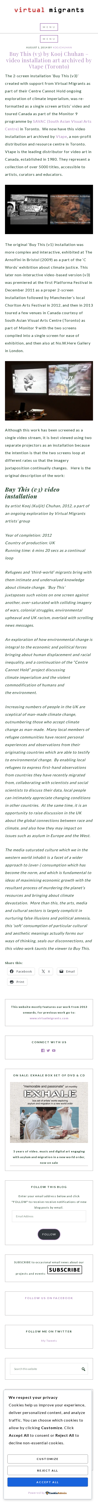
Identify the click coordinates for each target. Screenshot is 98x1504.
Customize (48, 1459)
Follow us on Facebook (49, 1298)
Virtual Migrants (49, 10)
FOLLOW (49, 1234)
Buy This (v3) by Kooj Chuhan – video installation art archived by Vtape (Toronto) (49, 60)
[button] (49, 27)
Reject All (47, 1470)
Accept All (47, 1482)
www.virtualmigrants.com (49, 1018)
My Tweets (49, 1340)
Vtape (61, 136)
